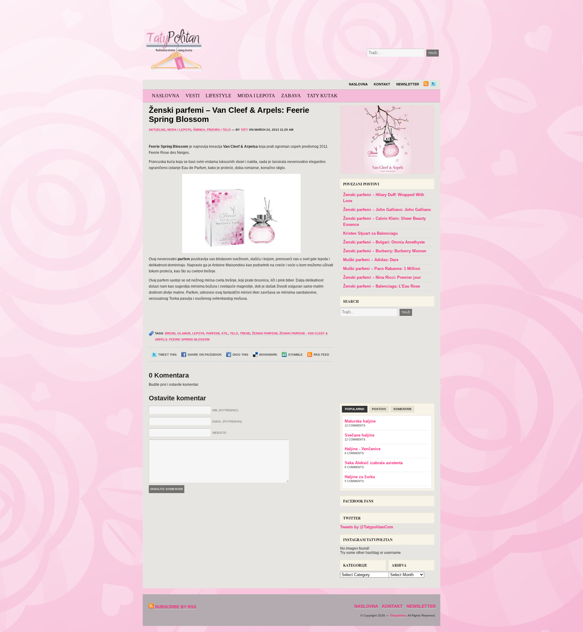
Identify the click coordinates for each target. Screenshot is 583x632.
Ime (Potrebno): (225, 410)
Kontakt (382, 84)
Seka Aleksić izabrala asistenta (374, 463)
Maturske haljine (360, 421)
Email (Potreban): (227, 421)
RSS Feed (321, 354)
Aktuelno (157, 129)
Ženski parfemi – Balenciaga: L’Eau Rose (381, 286)
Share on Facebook (205, 354)
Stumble (295, 354)
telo (234, 333)
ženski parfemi (265, 333)
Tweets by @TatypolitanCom (366, 527)
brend (170, 333)
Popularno (354, 409)
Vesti (192, 95)
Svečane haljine (359, 435)
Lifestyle (218, 95)
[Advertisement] (344, 15)
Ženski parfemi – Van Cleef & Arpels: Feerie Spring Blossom (229, 114)
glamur (183, 333)
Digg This (240, 354)
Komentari (402, 409)
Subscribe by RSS (175, 606)
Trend (245, 333)
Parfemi (213, 333)
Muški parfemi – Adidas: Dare (370, 259)
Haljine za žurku (360, 477)
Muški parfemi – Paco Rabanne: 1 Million (381, 268)
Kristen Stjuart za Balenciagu (370, 233)
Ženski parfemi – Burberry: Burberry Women (384, 251)
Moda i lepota (256, 95)
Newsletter (407, 84)
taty (244, 129)
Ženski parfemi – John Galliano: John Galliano (387, 209)
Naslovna (358, 84)
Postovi (379, 409)
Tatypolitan (398, 615)
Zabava (291, 95)
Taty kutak (322, 95)
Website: (219, 432)
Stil (224, 333)
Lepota (198, 333)
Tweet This (167, 354)
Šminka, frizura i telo (212, 129)
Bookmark (268, 354)
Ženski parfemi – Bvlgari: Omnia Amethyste (384, 242)
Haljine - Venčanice (362, 449)
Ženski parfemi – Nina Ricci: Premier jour (382, 277)
